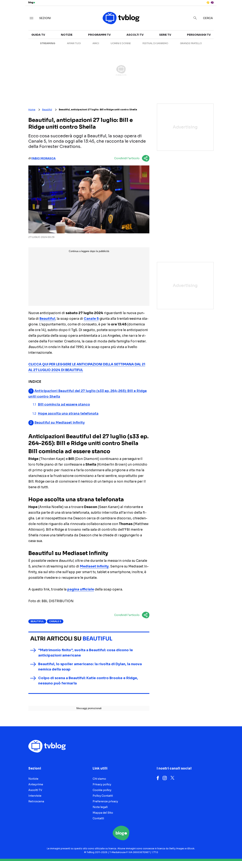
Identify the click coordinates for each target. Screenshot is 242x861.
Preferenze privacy (105, 801)
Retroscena (36, 801)
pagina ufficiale (80, 589)
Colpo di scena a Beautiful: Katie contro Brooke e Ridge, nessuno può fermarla (88, 680)
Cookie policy (102, 790)
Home (31, 109)
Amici (95, 43)
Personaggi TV (199, 34)
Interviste (34, 795)
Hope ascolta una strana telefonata (68, 414)
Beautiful (47, 109)
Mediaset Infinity (94, 566)
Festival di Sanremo (155, 43)
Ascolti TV (134, 34)
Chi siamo (99, 778)
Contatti (98, 818)
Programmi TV (99, 34)
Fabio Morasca (43, 158)
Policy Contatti (103, 795)
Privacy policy (102, 784)
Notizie (66, 34)
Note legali (100, 807)
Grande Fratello (191, 43)
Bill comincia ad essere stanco (64, 405)
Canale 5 (91, 319)
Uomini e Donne (121, 43)
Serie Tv (165, 34)
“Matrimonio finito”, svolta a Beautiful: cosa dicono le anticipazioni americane (85, 652)
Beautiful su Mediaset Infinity (59, 423)
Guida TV (38, 34)
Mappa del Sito (103, 812)
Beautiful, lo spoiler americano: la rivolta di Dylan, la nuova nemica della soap (90, 666)
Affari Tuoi (74, 43)
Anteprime (35, 784)
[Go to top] (207, 848)
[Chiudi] (233, 11)
